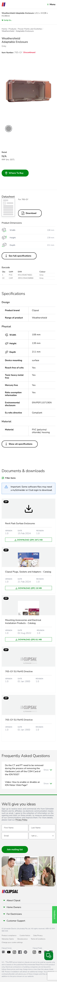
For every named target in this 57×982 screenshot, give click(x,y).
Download (31, 213)
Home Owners (14, 907)
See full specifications (20, 255)
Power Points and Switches (30, 29)
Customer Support (16, 920)
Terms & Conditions (38, 939)
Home (4, 29)
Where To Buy (16, 173)
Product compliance (9, 935)
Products (12, 29)
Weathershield (8, 31)
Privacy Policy (21, 820)
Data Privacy (37, 935)
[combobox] (42, 835)
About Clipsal (13, 900)
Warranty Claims (8, 939)
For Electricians (14, 914)
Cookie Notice (25, 935)
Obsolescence (22, 939)
